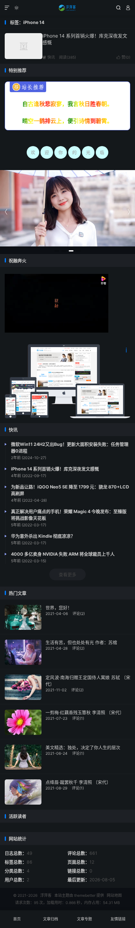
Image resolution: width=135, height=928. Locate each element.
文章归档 (50, 919)
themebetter (84, 895)
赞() (123, 57)
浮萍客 (67, 8)
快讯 (48, 57)
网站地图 (114, 895)
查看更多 (67, 574)
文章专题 (84, 919)
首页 (17, 919)
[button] (56, 250)
